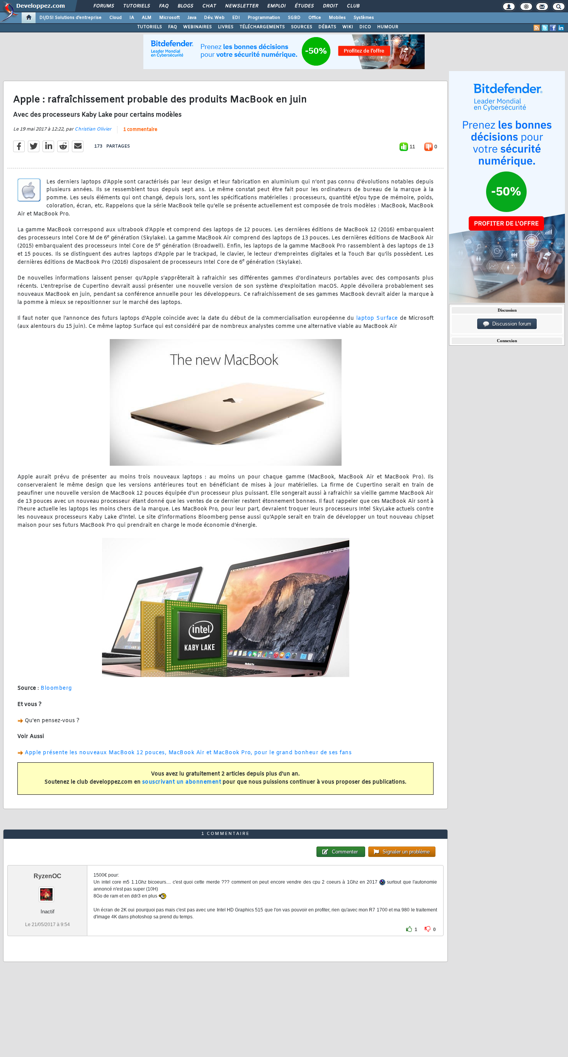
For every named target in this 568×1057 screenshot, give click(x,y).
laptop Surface (377, 318)
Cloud (115, 17)
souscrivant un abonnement (181, 782)
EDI (236, 17)
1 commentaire (140, 130)
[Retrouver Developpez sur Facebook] (553, 28)
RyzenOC (47, 876)
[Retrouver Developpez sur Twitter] (545, 28)
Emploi (276, 6)
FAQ (163, 6)
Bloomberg (56, 688)
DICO (365, 27)
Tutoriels (136, 6)
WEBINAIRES (197, 27)
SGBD (294, 17)
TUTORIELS (149, 27)
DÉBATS (327, 27)
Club (353, 6)
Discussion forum (510, 324)
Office (314, 17)
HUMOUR (387, 27)
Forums (103, 6)
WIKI (347, 27)
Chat (208, 6)
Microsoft (169, 17)
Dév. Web (214, 17)
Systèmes (364, 17)
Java (191, 17)
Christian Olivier (93, 129)
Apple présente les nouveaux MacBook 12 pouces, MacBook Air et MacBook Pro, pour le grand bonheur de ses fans (188, 753)
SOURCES (301, 27)
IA (131, 17)
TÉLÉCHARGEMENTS (262, 27)
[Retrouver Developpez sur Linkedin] (561, 28)
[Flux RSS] (537, 28)
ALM (146, 17)
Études (304, 6)
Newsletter (241, 6)
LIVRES (225, 27)
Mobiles (337, 17)
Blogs (185, 6)
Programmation (264, 17)
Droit (330, 6)
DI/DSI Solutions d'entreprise (70, 17)
